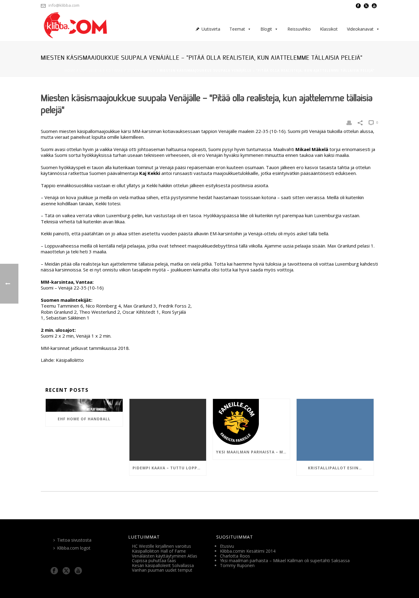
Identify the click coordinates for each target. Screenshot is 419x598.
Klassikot (329, 29)
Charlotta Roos (235, 556)
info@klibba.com (63, 5)
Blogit (266, 29)
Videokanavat (360, 29)
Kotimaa (114, 70)
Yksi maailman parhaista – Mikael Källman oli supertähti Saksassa (253, 452)
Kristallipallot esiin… (335, 468)
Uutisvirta (211, 29)
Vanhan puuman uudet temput (162, 570)
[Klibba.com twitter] (66, 571)
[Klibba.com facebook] (54, 571)
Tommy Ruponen (237, 565)
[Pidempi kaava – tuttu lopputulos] (167, 429)
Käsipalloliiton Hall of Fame (159, 551)
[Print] (349, 122)
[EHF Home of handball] (84, 405)
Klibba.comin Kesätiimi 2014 (247, 551)
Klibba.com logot (73, 548)
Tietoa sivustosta (74, 540)
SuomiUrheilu (141, 70)
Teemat (237, 29)
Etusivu (227, 546)
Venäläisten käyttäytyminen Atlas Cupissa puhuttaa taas (164, 558)
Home (69, 70)
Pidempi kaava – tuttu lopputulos (169, 468)
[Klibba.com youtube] (78, 571)
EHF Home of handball (84, 419)
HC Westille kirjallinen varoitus (161, 546)
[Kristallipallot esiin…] (335, 429)
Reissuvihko (299, 29)
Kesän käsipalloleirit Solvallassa (163, 565)
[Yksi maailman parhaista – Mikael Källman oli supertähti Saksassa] (251, 422)
